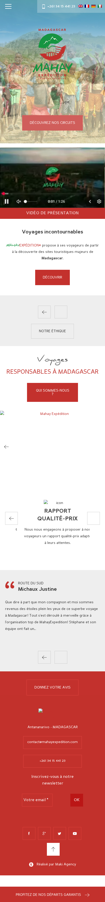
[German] (93, 6)
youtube (75, 833)
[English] (80, 6)
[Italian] (99, 6)
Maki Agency (65, 864)
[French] (87, 6)
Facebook (29, 833)
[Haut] (53, 849)
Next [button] (61, 312)
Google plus (44, 833)
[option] (52, 257)
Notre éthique (52, 331)
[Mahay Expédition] (53, 55)
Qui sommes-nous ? (52, 392)
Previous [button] (44, 312)
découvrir (52, 277)
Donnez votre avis (52, 687)
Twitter (59, 833)
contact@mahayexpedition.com (52, 742)
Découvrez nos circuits (52, 123)
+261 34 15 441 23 (61, 6)
